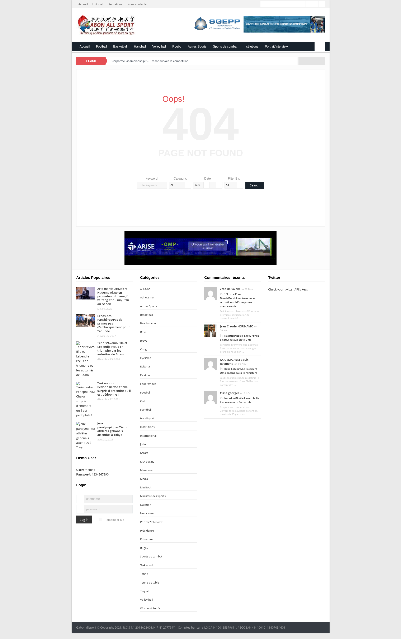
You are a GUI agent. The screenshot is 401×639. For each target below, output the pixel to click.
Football (101, 46)
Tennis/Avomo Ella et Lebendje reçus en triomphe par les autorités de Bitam (112, 348)
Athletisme (147, 297)
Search (255, 185)
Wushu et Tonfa (150, 608)
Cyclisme (145, 358)
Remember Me (114, 519)
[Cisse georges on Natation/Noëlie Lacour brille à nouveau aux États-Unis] (210, 397)
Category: (180, 178)
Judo (143, 444)
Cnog (143, 349)
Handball (140, 46)
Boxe (143, 332)
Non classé (147, 513)
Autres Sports (197, 46)
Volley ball (159, 46)
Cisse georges (229, 393)
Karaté (144, 453)
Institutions (251, 46)
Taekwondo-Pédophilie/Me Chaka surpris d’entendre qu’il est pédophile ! (114, 389)
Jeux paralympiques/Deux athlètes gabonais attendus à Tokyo (112, 429)
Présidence (147, 530)
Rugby (176, 46)
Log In (84, 519)
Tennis (144, 574)
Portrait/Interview (276, 46)
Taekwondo (147, 565)
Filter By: (234, 178)
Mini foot (145, 487)
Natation (145, 505)
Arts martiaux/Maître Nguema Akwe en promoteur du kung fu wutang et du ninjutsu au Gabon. (113, 296)
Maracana (146, 470)
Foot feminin (148, 384)
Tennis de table (149, 582)
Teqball (144, 591)
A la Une (145, 289)
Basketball (120, 46)
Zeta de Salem (230, 289)
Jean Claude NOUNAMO (236, 326)
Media (144, 479)
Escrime (145, 375)
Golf (142, 401)
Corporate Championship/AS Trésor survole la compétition (150, 61)
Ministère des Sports (153, 496)
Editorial (97, 4)
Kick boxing (147, 461)
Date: (208, 178)
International (115, 4)
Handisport (147, 418)
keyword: (152, 178)
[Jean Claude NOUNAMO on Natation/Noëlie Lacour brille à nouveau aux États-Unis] (210, 330)
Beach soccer (148, 323)
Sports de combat (225, 46)
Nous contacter (137, 4)
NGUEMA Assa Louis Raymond (234, 361)
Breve (143, 340)
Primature (146, 539)
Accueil (83, 4)
